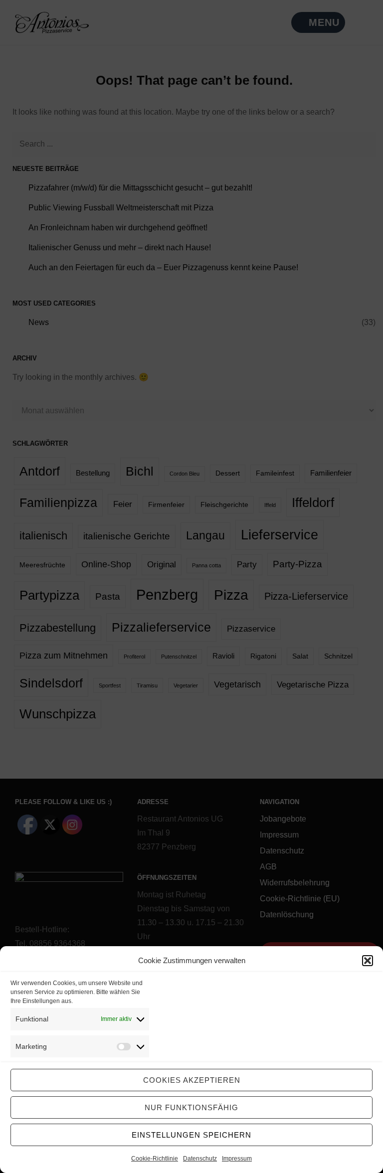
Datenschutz (200, 1158)
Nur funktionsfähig (191, 1107)
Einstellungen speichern (191, 1135)
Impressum (237, 1158)
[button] (368, 961)
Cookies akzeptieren (191, 1080)
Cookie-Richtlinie (154, 1158)
